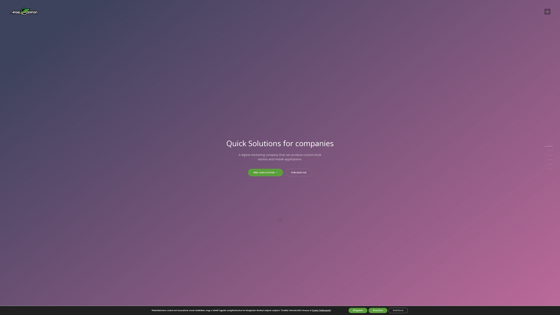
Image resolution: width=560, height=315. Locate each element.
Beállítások (398, 310)
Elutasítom (378, 310)
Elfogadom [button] (358, 310)
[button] (547, 12)
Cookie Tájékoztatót (321, 310)
